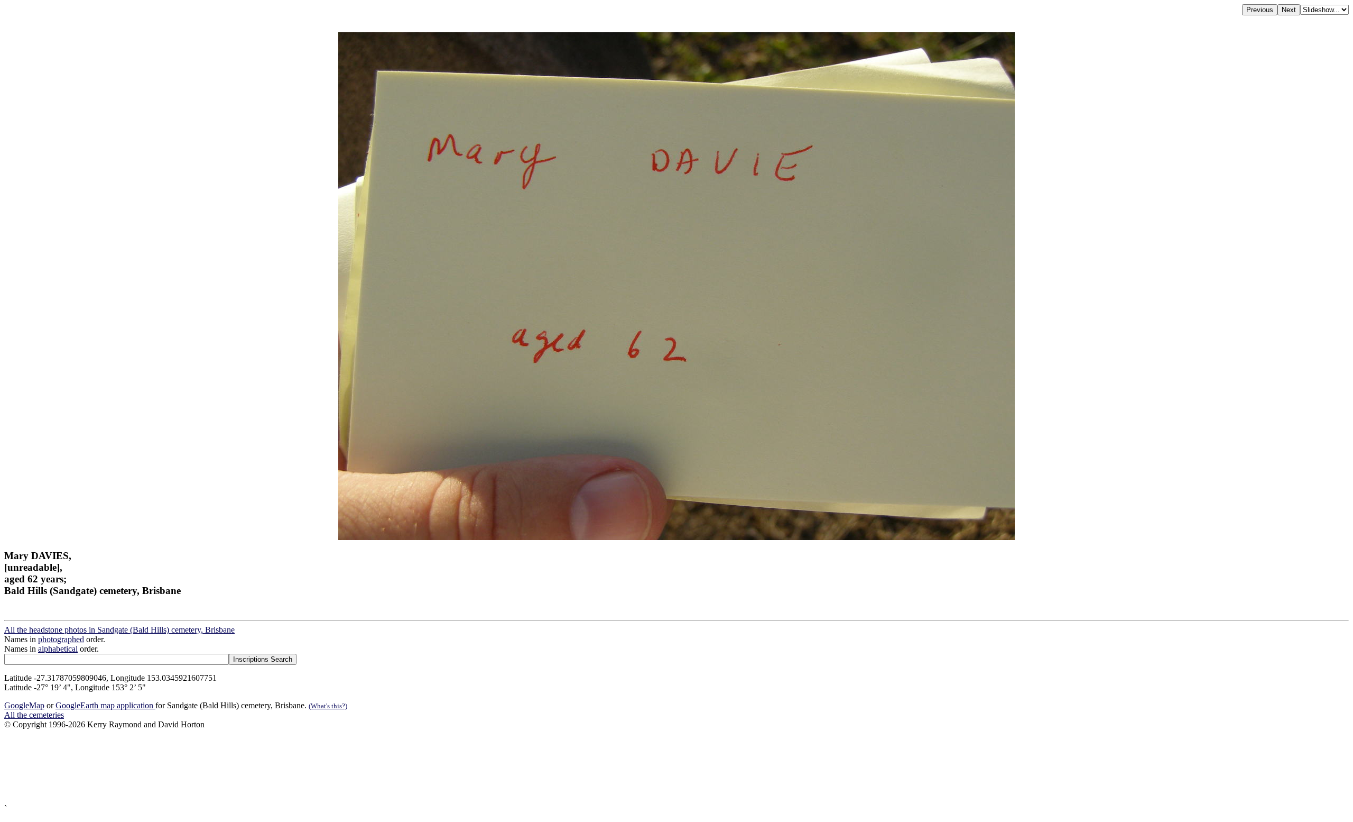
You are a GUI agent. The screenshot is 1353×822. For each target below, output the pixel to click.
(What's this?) (328, 706)
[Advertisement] (321, 766)
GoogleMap (24, 705)
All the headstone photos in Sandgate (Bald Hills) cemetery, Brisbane (119, 629)
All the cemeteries (34, 714)
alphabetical (58, 648)
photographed (61, 639)
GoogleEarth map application (105, 705)
